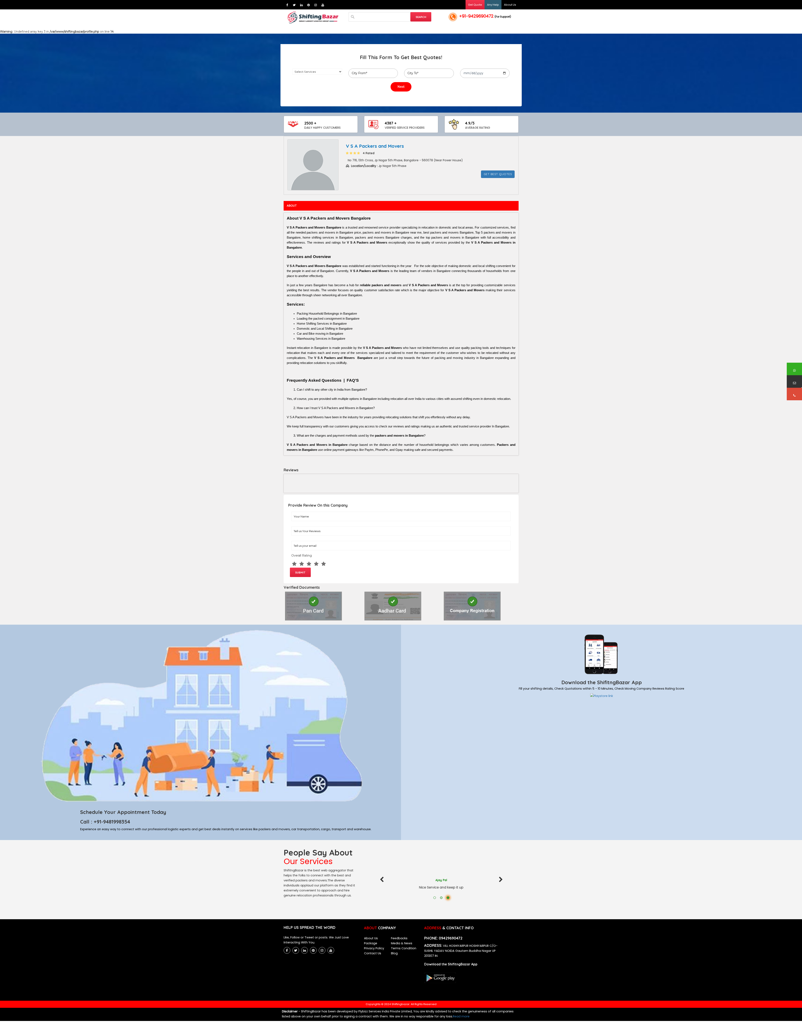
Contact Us (372, 953)
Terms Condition (403, 948)
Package (370, 943)
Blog (394, 953)
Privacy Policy (374, 948)
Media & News (401, 943)
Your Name (296, 513)
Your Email (296, 542)
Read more (461, 1016)
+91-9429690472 (485, 16)
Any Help (493, 5)
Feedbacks (399, 938)
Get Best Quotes (498, 174)
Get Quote (475, 5)
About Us (510, 5)
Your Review (296, 527)
